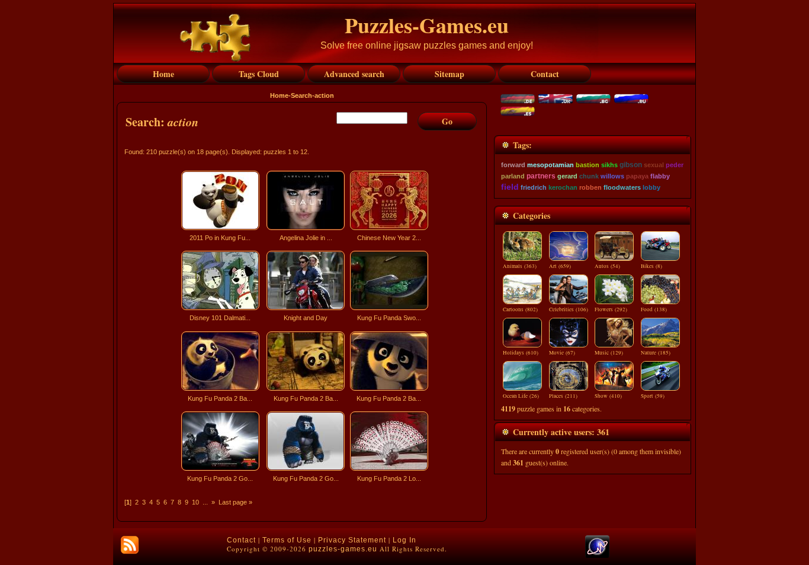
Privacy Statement (352, 540)
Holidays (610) (520, 352)
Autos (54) (607, 266)
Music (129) (609, 352)
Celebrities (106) (568, 309)
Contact (241, 540)
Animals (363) (520, 266)
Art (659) (560, 266)
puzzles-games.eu (343, 549)
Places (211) (563, 396)
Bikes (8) (651, 266)
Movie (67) (562, 352)
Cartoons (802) (520, 309)
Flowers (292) (611, 309)
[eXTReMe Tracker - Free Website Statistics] (597, 555)
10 (195, 502)
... (205, 502)
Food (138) (654, 309)
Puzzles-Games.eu (427, 24)
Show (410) (608, 396)
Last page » (235, 502)
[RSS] (129, 544)
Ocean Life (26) (521, 396)
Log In (404, 540)
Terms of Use (287, 540)
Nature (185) (655, 352)
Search (301, 95)
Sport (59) (652, 396)
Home (279, 95)
